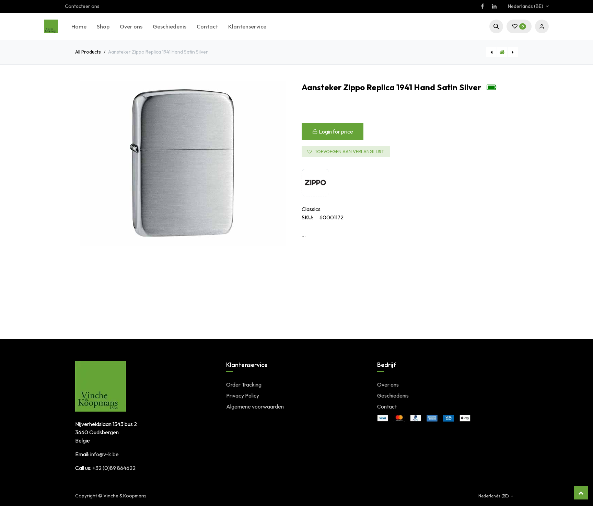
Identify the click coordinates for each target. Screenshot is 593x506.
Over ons (388, 384)
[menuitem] (79, 26)
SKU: (307, 217)
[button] (496, 26)
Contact (387, 406)
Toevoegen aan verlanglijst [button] (349, 151)
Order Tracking (243, 384)
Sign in (542, 26)
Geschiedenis (393, 395)
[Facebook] (482, 6)
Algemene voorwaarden (255, 406)
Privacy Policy (242, 395)
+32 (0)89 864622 (114, 467)
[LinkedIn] (494, 6)
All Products (88, 52)
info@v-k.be (104, 454)
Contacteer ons (82, 6)
